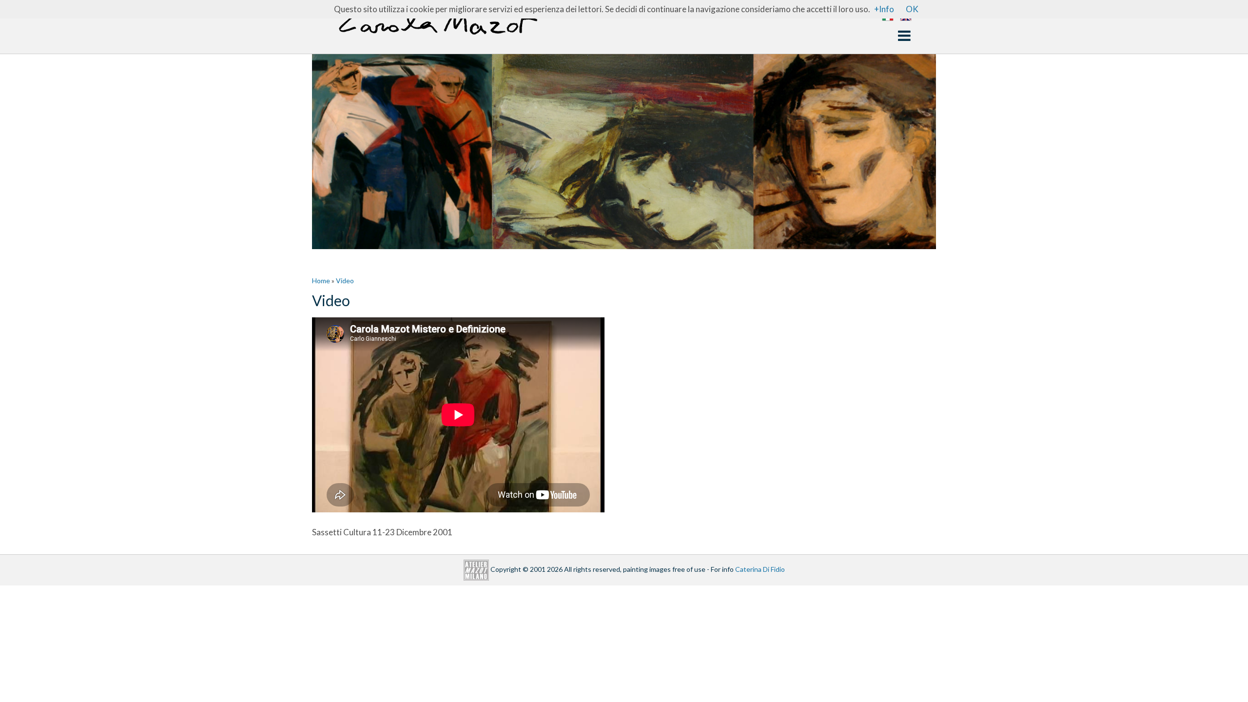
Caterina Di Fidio (760, 569)
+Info (884, 9)
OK (912, 9)
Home (321, 280)
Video (345, 280)
